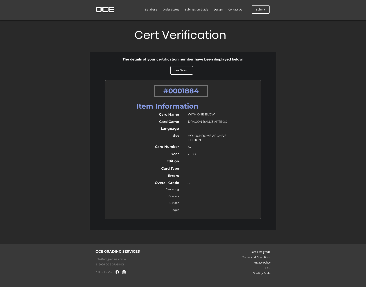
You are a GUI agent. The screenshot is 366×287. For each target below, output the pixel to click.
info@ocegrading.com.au (112, 259)
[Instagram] (124, 272)
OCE (105, 9)
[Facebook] (117, 272)
